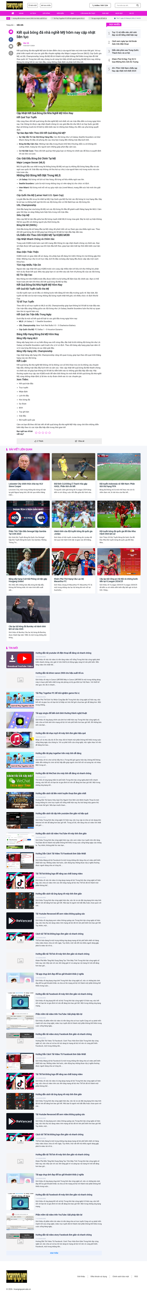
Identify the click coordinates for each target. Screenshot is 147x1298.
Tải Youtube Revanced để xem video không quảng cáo (60, 914)
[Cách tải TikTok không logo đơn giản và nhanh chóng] (20, 940)
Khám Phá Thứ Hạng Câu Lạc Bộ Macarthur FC (69, 580)
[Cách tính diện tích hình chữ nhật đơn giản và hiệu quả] (20, 1261)
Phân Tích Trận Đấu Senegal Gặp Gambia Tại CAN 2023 (27, 532)
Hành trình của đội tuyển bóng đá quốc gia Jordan (73, 532)
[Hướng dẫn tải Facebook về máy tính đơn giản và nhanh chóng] (20, 1001)
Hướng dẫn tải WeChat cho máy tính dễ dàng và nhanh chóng (63, 773)
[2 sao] (39, 432)
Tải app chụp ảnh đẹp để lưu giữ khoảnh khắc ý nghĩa (60, 974)
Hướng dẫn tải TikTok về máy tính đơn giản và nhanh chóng (62, 954)
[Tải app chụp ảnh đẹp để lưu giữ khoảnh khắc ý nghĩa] (20, 981)
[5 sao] (49, 432)
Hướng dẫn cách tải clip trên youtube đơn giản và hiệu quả (62, 813)
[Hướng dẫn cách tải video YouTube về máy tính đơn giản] (20, 840)
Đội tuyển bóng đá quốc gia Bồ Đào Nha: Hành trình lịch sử (118, 532)
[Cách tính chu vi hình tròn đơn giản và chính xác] (20, 1282)
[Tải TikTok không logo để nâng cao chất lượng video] (20, 880)
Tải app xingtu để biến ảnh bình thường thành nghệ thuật (95, 18)
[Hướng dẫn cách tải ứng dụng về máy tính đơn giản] (20, 900)
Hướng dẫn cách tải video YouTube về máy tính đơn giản (61, 833)
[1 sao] (36, 432)
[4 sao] (46, 432)
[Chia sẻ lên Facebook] (11, 39)
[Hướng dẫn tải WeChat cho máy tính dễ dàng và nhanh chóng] (20, 780)
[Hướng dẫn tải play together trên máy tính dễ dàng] (20, 760)
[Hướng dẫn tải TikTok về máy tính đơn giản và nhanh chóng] (20, 961)
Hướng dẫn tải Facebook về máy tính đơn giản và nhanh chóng (64, 994)
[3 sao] (43, 432)
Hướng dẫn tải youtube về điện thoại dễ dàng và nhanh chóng (63, 653)
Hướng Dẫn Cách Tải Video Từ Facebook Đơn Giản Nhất (61, 853)
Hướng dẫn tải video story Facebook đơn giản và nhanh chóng (64, 1034)
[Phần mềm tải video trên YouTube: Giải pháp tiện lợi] (20, 1021)
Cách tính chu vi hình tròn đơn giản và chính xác (57, 1275)
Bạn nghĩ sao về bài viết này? (25, 432)
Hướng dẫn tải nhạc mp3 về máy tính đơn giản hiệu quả (61, 733)
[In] (11, 53)
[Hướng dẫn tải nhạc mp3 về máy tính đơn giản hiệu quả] (20, 740)
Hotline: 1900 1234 (101, 5)
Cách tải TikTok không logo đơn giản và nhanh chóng (59, 934)
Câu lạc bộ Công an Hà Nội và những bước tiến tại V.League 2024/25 (119, 580)
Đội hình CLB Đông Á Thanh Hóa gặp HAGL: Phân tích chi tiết (70, 485)
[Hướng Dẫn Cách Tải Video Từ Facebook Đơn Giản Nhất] (20, 860)
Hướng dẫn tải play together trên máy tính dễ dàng (58, 753)
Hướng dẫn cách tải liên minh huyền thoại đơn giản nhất (61, 793)
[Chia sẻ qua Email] (11, 46)
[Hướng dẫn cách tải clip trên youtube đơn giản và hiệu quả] (20, 820)
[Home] (11, 32)
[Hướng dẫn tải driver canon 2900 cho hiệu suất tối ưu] (20, 680)
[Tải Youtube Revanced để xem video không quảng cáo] (20, 920)
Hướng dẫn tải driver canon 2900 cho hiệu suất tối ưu (59, 673)
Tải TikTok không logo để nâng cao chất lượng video (59, 873)
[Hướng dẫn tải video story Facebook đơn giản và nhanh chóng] (20, 1041)
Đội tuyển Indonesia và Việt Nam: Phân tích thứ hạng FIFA (117, 485)
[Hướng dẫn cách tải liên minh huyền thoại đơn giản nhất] (20, 800)
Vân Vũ (26, 43)
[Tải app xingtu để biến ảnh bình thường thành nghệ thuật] (20, 720)
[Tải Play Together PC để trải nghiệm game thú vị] (20, 700)
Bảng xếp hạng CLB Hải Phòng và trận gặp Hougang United (28, 580)
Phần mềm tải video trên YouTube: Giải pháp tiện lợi (59, 1014)
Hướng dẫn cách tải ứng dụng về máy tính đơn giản (59, 893)
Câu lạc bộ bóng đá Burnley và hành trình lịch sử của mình (27, 627)
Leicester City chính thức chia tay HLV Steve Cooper (26, 485)
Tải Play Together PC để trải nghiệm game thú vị (55, 18)
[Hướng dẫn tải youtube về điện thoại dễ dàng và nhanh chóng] (20, 660)
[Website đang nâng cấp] (14, 5)
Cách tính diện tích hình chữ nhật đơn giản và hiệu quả (60, 1255)
